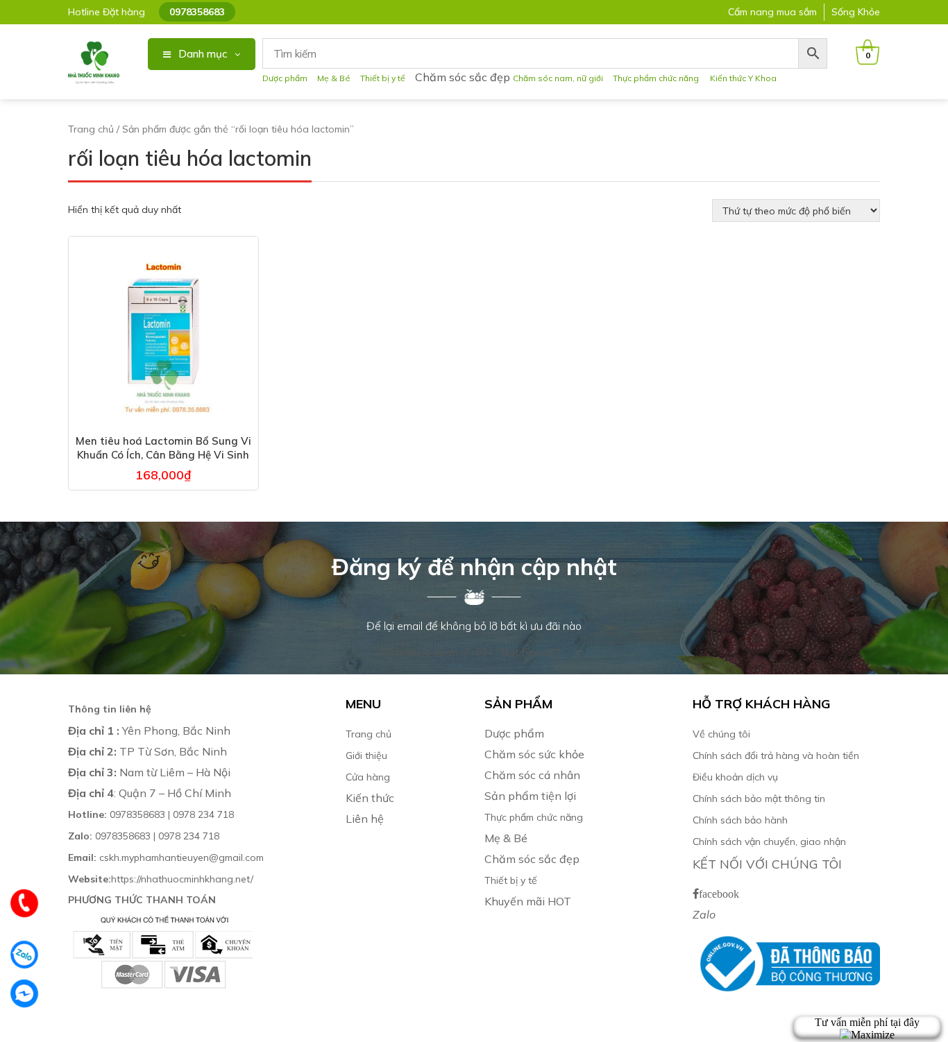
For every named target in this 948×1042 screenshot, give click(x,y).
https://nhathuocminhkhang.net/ (162, 879)
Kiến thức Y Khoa (743, 78)
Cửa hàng (368, 777)
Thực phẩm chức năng (658, 78)
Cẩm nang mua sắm (772, 12)
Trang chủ (91, 129)
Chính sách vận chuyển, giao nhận (769, 841)
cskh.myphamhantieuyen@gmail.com (166, 857)
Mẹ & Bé (333, 78)
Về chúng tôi (721, 734)
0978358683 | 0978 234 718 (151, 814)
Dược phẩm (284, 78)
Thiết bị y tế (382, 78)
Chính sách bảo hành (740, 820)
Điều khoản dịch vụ (735, 777)
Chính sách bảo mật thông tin (759, 798)
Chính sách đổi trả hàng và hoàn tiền (776, 755)
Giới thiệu (366, 755)
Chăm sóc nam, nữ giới (558, 78)
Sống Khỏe (855, 12)
